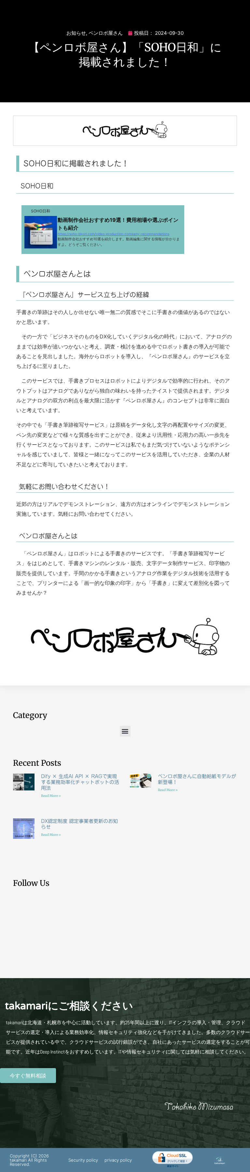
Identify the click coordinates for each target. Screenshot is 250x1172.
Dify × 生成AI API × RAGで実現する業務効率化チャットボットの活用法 (80, 782)
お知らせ (76, 33)
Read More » (51, 796)
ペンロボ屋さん (106, 33)
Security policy (83, 1160)
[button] (125, 731)
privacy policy (118, 1160)
